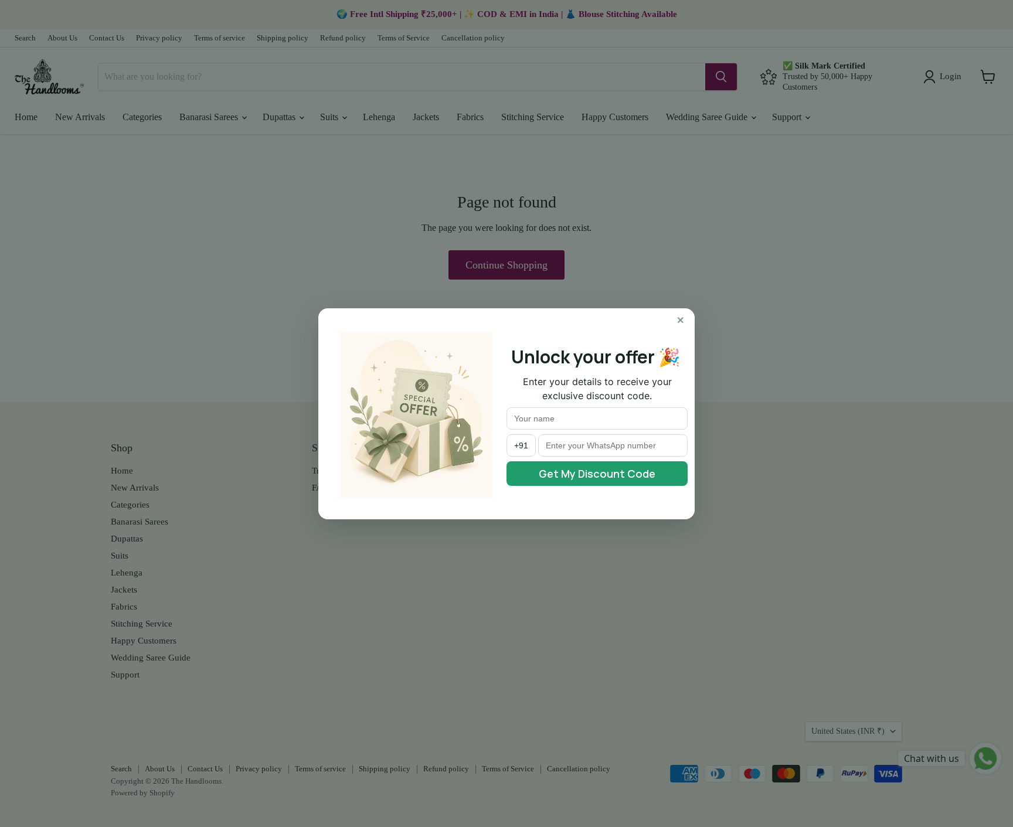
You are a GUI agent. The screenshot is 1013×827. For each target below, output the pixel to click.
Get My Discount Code (597, 474)
